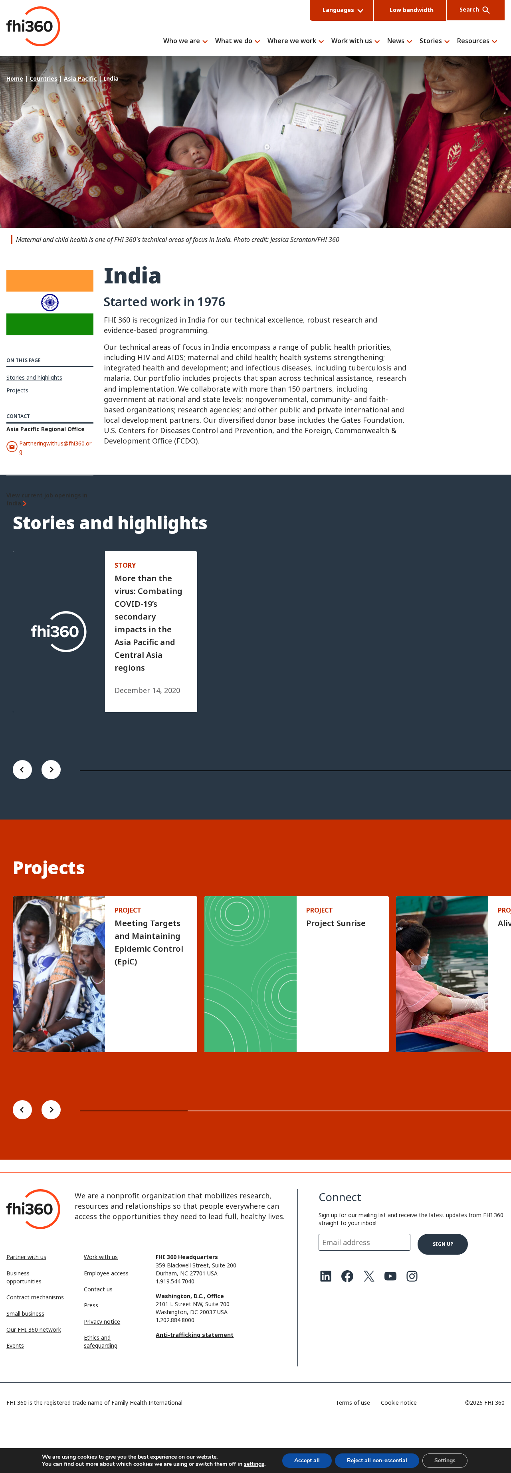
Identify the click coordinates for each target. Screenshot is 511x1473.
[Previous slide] (22, 770)
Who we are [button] (181, 41)
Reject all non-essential (377, 1460)
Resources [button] (473, 41)
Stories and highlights (34, 377)
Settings (445, 1460)
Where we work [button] (291, 41)
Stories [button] (431, 41)
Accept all (307, 1460)
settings (254, 1464)
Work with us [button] (351, 41)
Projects (17, 390)
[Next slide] (51, 770)
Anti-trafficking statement (195, 1334)
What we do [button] (233, 41)
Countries (43, 78)
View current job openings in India (46, 499)
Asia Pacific (80, 78)
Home (14, 78)
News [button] (395, 41)
